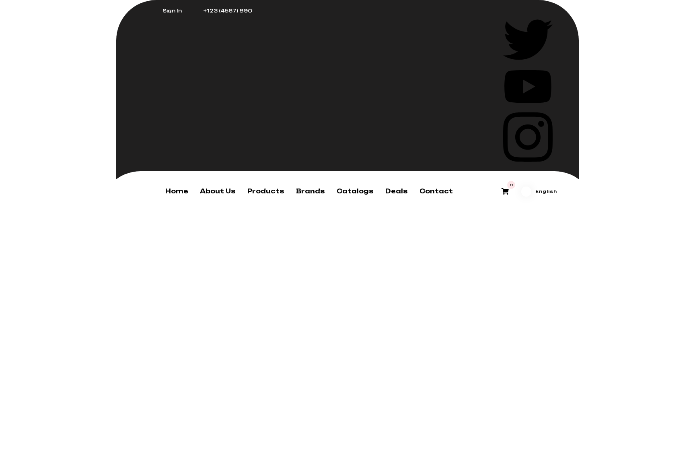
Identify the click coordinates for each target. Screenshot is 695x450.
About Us (218, 191)
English (546, 191)
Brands (310, 191)
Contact (436, 191)
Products (265, 191)
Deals (396, 191)
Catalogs (355, 191)
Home (176, 191)
